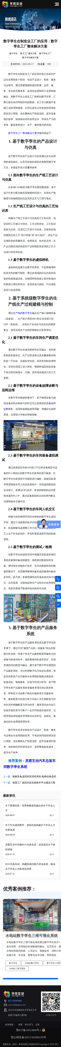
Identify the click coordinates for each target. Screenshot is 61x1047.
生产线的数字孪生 (22, 313)
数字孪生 (13, 53)
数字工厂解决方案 (28, 53)
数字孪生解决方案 (30, 57)
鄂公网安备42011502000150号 (28, 1037)
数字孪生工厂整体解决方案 (22, 133)
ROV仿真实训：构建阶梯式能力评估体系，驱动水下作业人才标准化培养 (30, 866)
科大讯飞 (29, 1024)
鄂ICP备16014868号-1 (29, 1030)
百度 (37, 1024)
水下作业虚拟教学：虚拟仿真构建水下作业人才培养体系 (30, 827)
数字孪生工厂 (45, 53)
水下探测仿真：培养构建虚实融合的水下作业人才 (30, 808)
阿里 (20, 1024)
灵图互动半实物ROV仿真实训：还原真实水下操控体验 (30, 847)
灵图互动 (32, 761)
